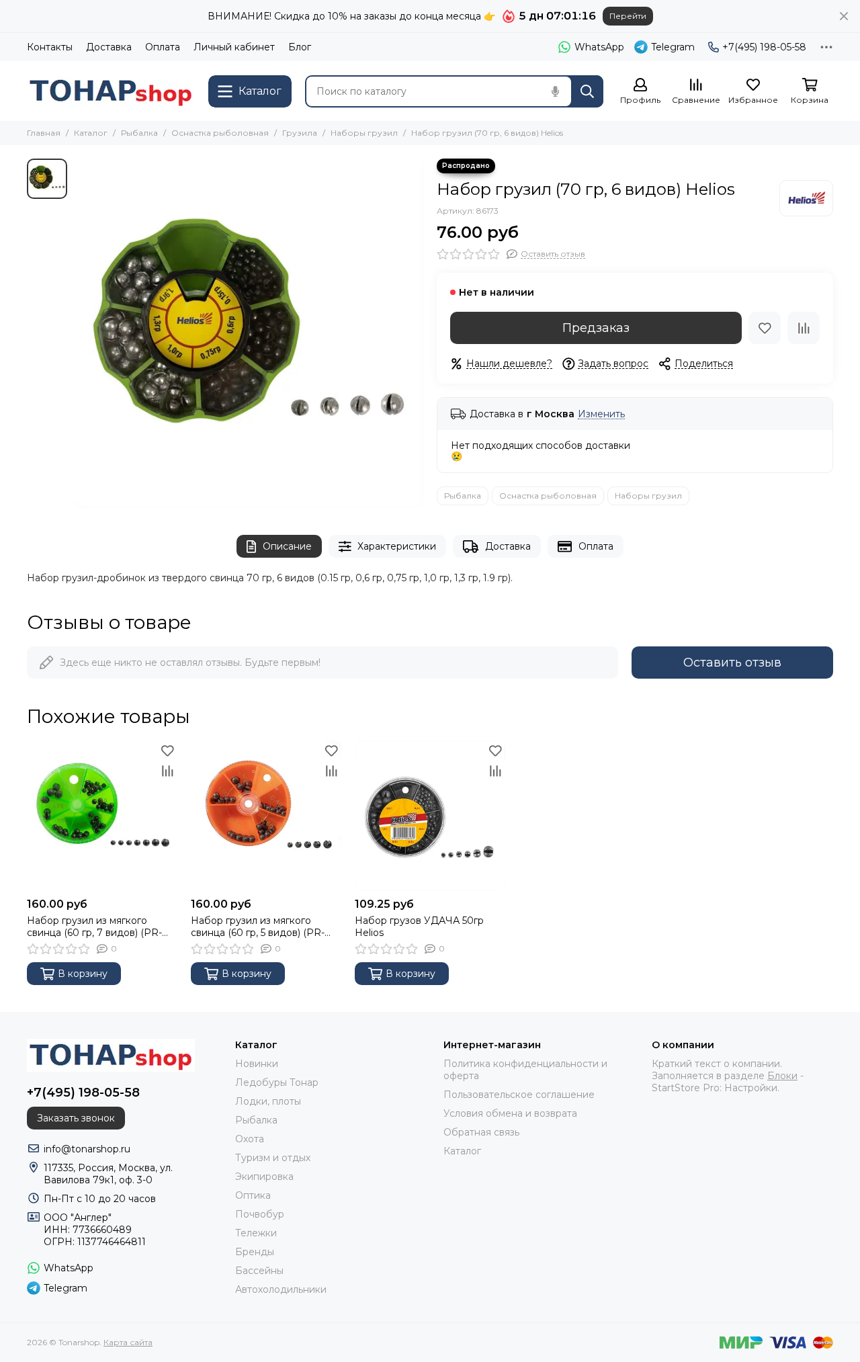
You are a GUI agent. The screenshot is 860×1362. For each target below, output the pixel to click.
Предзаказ (596, 328)
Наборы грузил (364, 133)
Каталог (91, 133)
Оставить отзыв (732, 662)
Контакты (50, 47)
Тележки (256, 1233)
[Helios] (806, 198)
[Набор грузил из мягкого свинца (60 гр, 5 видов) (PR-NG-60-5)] (266, 815)
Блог (299, 47)
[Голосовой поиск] (555, 91)
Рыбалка (139, 133)
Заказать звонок (76, 1118)
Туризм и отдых (272, 1158)
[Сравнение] (803, 328)
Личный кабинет (234, 47)
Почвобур (259, 1214)
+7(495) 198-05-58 (764, 47)
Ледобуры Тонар (276, 1082)
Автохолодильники (281, 1289)
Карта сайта (128, 1342)
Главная (43, 133)
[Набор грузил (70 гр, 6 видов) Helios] (248, 333)
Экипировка (264, 1177)
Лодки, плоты (268, 1101)
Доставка (109, 47)
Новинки (256, 1064)
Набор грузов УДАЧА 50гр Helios (419, 926)
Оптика (253, 1195)
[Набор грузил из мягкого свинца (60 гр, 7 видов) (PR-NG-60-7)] (102, 815)
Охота (249, 1139)
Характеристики (396, 546)
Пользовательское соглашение (519, 1095)
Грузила (299, 133)
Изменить (601, 414)
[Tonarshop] (111, 91)
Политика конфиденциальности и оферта (525, 1070)
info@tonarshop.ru (87, 1149)
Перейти (627, 16)
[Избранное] (764, 328)
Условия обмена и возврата (510, 1113)
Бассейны (259, 1271)
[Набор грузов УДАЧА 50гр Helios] (430, 815)
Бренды (254, 1252)
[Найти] (587, 91)
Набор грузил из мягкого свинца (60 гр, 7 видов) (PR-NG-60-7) (94, 926)
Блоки (782, 1076)
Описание (287, 546)
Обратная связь (481, 1132)
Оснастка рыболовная (220, 133)
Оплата (162, 47)
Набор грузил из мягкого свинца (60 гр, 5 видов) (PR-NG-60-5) (258, 926)
